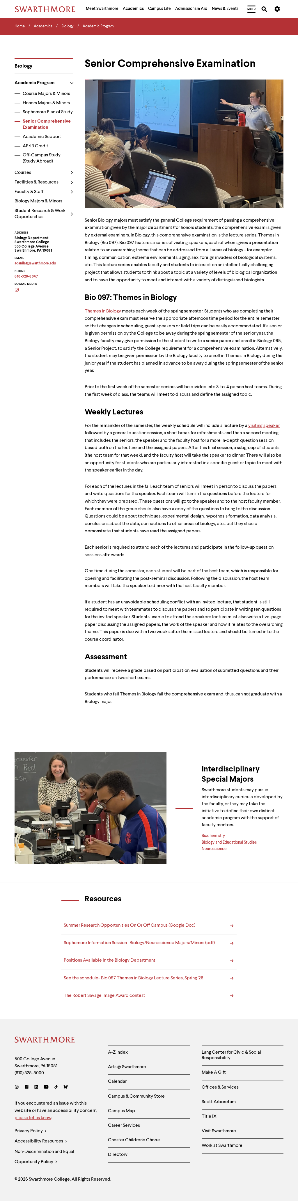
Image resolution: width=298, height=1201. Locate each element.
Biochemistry (213, 836)
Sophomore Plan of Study (48, 112)
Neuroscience (214, 849)
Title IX (209, 1116)
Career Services (124, 1125)
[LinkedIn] (36, 1087)
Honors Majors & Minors (46, 103)
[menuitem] (102, 9)
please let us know (33, 1118)
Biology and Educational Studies (229, 842)
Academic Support (42, 137)
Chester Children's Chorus (134, 1140)
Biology (23, 66)
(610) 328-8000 (29, 1073)
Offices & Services (220, 1087)
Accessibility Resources (39, 1141)
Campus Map (121, 1111)
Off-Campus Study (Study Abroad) (42, 158)
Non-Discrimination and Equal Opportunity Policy (44, 1156)
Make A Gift (214, 1072)
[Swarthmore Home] (45, 1040)
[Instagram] (18, 1087)
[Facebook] (26, 1087)
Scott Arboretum (219, 1102)
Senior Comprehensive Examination (47, 124)
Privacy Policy (29, 1131)
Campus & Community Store (136, 1096)
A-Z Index (118, 1052)
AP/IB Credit (35, 146)
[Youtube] (46, 1087)
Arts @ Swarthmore (127, 1067)
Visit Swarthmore (219, 1131)
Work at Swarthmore (222, 1145)
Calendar (117, 1081)
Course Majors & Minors (46, 93)
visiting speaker (264, 425)
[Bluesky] (65, 1087)
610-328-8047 (26, 276)
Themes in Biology (103, 311)
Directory (117, 1154)
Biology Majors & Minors (38, 201)
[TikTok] (56, 1087)
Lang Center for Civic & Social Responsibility (231, 1055)
